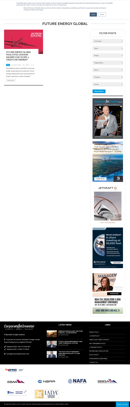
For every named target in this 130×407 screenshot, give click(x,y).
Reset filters (99, 91)
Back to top (122, 404)
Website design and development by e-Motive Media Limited (50, 404)
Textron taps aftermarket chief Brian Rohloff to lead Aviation (69, 353)
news (8, 65)
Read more (10, 80)
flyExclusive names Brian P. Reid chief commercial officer (70, 342)
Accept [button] (93, 14)
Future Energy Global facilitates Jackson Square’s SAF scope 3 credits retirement (18, 56)
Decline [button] (102, 14)
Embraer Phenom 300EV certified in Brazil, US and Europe (70, 332)
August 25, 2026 (64, 334)
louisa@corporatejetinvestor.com (17, 354)
